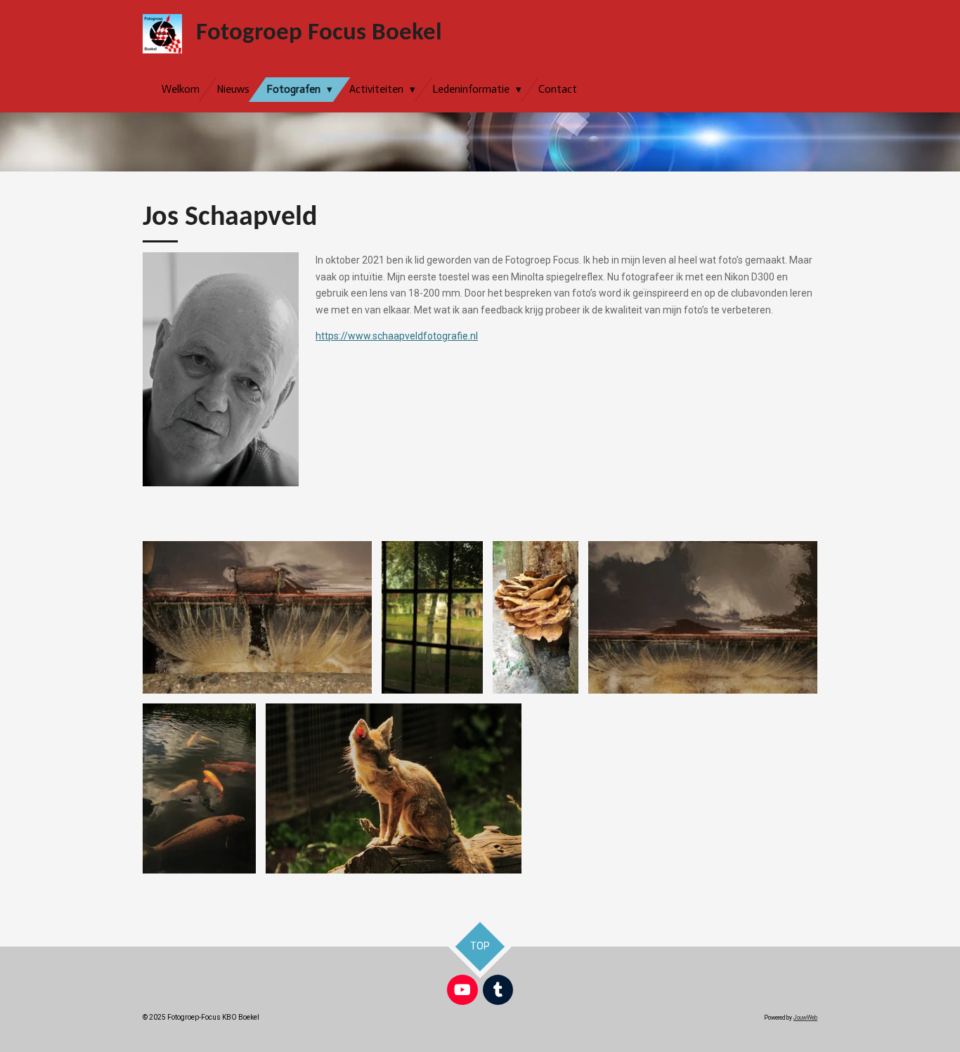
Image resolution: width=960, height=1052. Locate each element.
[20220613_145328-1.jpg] (535, 617)
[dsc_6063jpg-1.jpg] (257, 617)
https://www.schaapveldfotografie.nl (397, 336)
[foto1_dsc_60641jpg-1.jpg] (702, 617)
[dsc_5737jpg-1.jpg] (432, 617)
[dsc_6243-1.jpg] (199, 788)
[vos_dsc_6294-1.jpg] (393, 788)
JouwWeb (805, 1017)
